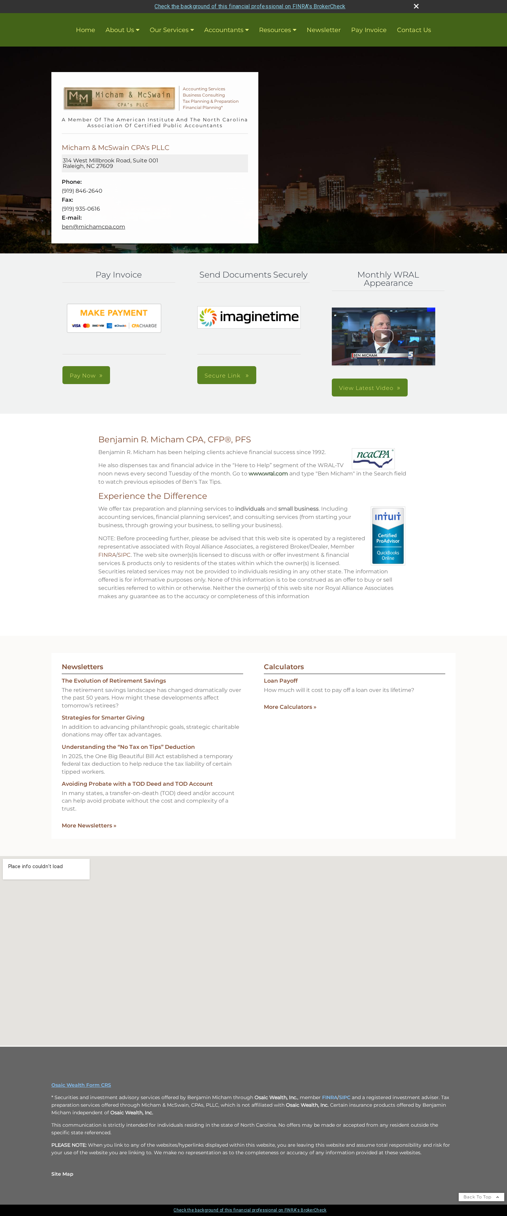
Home (85, 30)
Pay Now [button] (83, 375)
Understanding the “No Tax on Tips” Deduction (128, 747)
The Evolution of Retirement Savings (114, 680)
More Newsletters (89, 825)
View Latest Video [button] (366, 388)
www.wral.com (268, 473)
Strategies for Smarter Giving (103, 717)
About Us (120, 30)
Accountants (223, 30)
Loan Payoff (281, 680)
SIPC (124, 555)
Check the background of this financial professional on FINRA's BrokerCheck (250, 6)
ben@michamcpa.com (93, 226)
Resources (275, 30)
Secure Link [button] (223, 375)
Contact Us (414, 30)
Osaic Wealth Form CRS (81, 1085)
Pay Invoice (369, 30)
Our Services (169, 30)
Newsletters (82, 667)
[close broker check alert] (416, 6)
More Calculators (290, 707)
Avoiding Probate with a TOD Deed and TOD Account (137, 784)
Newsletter (324, 30)
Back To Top (478, 1196)
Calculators (284, 667)
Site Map (62, 1174)
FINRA (107, 555)
